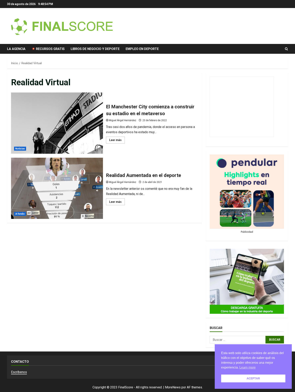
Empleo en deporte (142, 49)
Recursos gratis (50, 49)
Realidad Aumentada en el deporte (57, 188)
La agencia (16, 49)
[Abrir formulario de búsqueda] (286, 49)
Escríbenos (19, 372)
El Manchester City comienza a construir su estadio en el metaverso (57, 123)
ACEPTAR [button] (253, 378)
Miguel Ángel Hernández (122, 120)
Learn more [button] (247, 367)
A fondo (20, 213)
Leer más (117, 140)
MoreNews (173, 387)
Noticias (20, 148)
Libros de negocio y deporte (95, 49)
